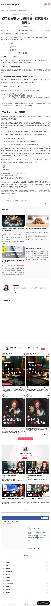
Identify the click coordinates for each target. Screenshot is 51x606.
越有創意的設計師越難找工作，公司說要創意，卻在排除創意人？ (13, 498)
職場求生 (8, 586)
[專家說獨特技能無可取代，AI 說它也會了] (37, 467)
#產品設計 (8, 200)
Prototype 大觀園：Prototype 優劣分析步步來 (13, 261)
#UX (3, 200)
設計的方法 (13, 86)
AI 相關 (7, 562)
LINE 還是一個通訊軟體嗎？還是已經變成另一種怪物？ (13, 229)
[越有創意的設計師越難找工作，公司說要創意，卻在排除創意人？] (13, 490)
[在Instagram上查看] (24, 354)
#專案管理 (15, 200)
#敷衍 (40, 532)
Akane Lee (15, 285)
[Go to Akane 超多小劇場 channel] (25, 449)
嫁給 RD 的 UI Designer (11, 4)
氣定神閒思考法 (9, 583)
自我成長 (8, 589)
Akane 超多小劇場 (25, 453)
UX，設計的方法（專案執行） (34, 248)
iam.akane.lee (9, 353)
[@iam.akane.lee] (7, 349)
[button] (27, 509)
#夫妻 (33, 532)
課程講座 (8, 592)
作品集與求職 (9, 571)
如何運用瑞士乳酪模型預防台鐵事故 (36, 229)
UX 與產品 (15, 14)
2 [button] (25, 509)
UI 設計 (7, 565)
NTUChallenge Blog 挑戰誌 (18, 265)
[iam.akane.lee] (4, 354)
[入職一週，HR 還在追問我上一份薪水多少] (37, 490)
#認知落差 (37, 532)
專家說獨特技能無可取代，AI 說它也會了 (34, 475)
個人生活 (8, 574)
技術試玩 (8, 580)
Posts (6, 10)
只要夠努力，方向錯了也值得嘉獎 (9, 475)
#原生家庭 (29, 532)
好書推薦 (8, 577)
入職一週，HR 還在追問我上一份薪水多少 (34, 498)
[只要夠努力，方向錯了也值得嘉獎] (13, 467)
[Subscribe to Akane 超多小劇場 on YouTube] (25, 324)
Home (2, 10)
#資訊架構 (23, 200)
